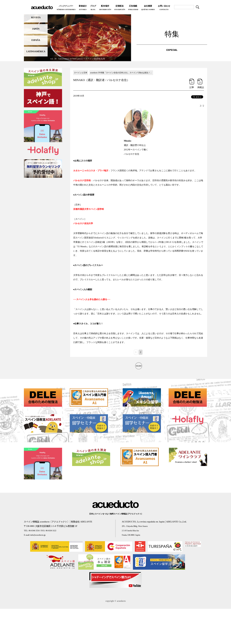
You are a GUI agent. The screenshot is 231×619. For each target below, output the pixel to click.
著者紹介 (83, 7)
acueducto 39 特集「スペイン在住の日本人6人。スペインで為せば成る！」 (121, 73)
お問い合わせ (164, 7)
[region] (77, 37)
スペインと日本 (80, 73)
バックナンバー (66, 7)
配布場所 (105, 7)
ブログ (93, 7)
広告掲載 (133, 7)
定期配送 (119, 7)
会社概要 (148, 7)
